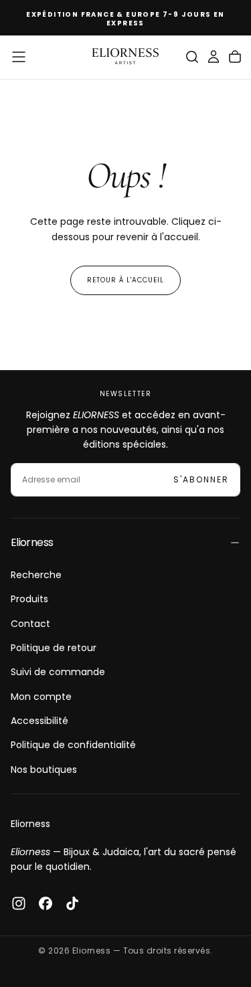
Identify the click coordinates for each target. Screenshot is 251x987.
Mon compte (41, 696)
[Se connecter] (213, 57)
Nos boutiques (44, 769)
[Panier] (235, 57)
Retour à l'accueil (125, 280)
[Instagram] (19, 903)
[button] (19, 57)
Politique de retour (53, 647)
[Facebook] (45, 903)
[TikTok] (72, 903)
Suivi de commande (58, 672)
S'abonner (201, 479)
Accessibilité (39, 720)
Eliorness (30, 823)
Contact (30, 623)
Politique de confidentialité (73, 744)
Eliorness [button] (32, 542)
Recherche (36, 574)
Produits (29, 599)
